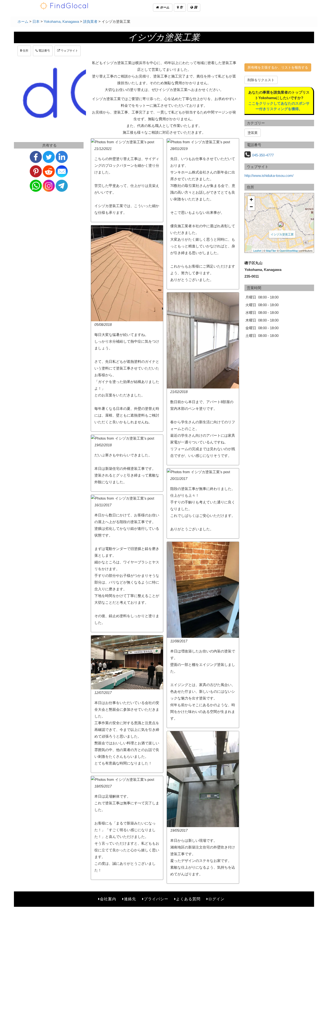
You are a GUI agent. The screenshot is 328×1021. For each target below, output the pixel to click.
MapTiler (271, 250)
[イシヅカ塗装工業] (281, 224)
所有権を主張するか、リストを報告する (278, 67)
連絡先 (130, 899)
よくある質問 (188, 899)
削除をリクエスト (261, 80)
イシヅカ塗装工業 (282, 234)
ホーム (164, 7)
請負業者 (90, 21)
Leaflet (257, 250)
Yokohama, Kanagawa (61, 21)
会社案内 (108, 899)
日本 (36, 21)
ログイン (216, 899)
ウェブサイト (69, 50)
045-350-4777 (263, 155)
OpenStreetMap (288, 250)
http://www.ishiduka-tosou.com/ (268, 175)
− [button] (251, 207)
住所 (25, 50)
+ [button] (251, 200)
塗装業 (253, 133)
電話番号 (44, 50)
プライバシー (156, 899)
